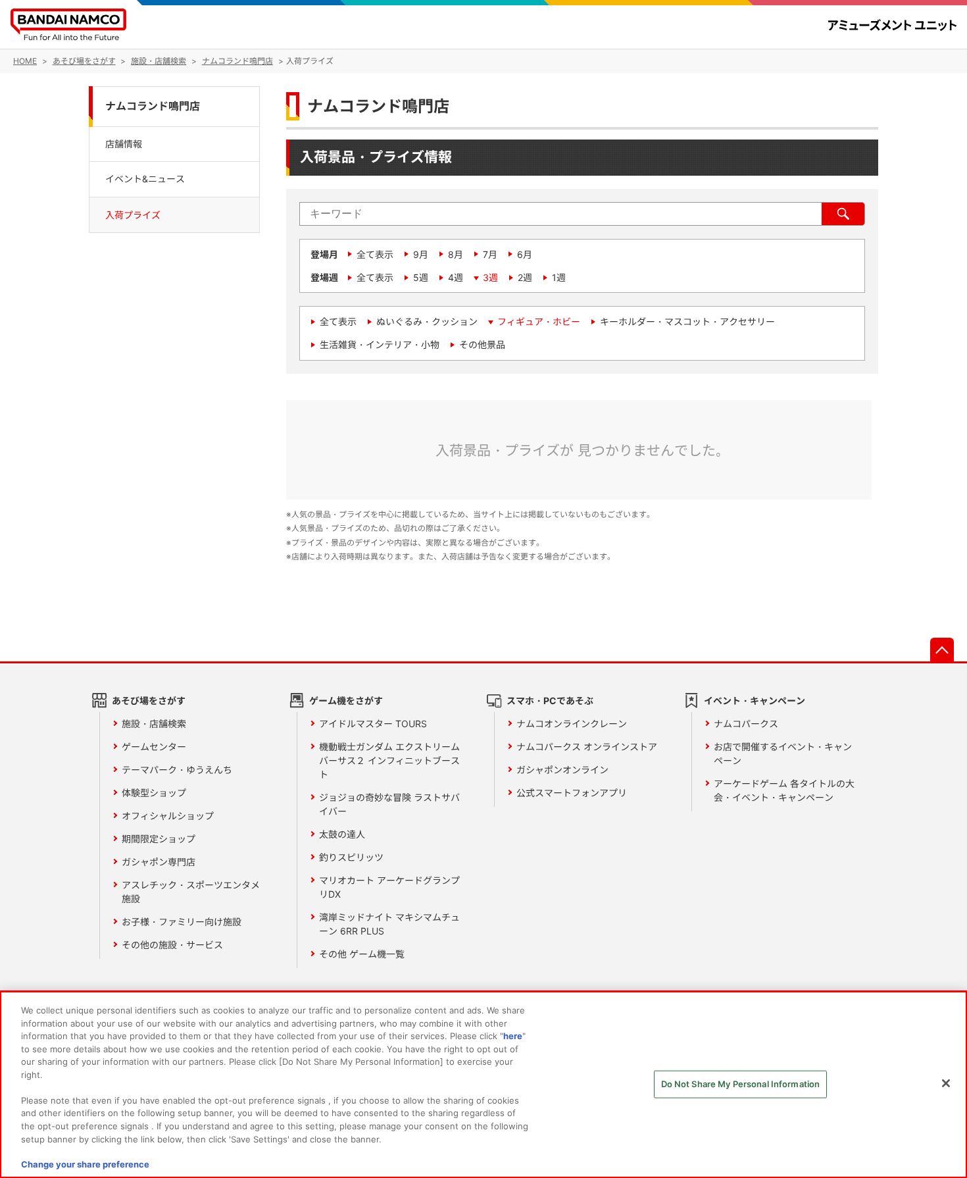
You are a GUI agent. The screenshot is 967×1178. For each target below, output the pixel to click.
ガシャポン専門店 (158, 861)
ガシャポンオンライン (562, 769)
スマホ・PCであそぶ (550, 700)
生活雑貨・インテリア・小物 (379, 344)
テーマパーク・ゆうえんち (177, 769)
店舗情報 (123, 143)
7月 (490, 254)
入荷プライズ (133, 214)
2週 (525, 277)
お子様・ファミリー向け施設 (181, 921)
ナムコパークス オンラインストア (586, 746)
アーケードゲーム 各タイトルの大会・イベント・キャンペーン (784, 790)
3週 (490, 277)
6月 (524, 254)
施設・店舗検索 (154, 723)
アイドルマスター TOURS (373, 723)
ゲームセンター (154, 746)
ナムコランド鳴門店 (152, 106)
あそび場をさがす (149, 700)
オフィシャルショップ (168, 815)
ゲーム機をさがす (346, 700)
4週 (455, 277)
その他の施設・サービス (172, 944)
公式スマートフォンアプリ (571, 792)
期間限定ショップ (158, 838)
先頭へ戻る (942, 649)
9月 (420, 254)
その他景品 (482, 344)
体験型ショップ (154, 792)
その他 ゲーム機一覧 (362, 954)
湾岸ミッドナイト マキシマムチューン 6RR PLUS (389, 923)
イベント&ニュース (145, 179)
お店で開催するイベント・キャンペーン (783, 753)
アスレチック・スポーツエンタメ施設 (191, 891)
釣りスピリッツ (351, 857)
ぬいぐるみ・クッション (427, 321)
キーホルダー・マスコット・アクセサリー (687, 321)
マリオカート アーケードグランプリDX (389, 887)
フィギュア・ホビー (538, 321)
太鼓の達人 (342, 834)
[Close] (945, 1083)
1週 (559, 277)
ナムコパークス (746, 723)
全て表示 (375, 254)
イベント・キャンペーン (754, 700)
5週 (420, 277)
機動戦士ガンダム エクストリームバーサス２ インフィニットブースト (389, 760)
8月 (455, 254)
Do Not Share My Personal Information (740, 1084)
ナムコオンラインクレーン (571, 723)
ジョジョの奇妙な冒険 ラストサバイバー (389, 804)
